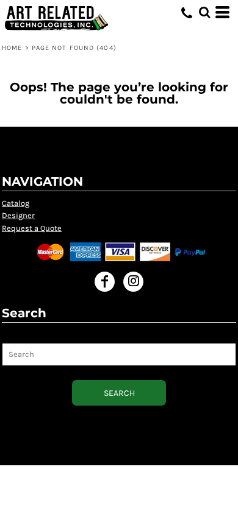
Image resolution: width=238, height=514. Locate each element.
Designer (18, 215)
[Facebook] (105, 282)
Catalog (15, 203)
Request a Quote (32, 228)
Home (12, 48)
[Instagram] (133, 282)
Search (15, 335)
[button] (204, 12)
